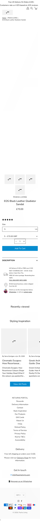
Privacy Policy (20, 433)
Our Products (20, 414)
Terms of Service (20, 430)
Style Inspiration (20, 411)
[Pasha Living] (7, 12)
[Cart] (36, 8)
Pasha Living (20, 197)
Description (8, 260)
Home (4, 18)
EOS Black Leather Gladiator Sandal (14, 20)
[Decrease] (16, 241)
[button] (7, 220)
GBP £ (18, 495)
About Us (20, 420)
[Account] (28, 8)
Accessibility (20, 440)
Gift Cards (20, 417)
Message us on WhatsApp (21, 481)
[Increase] (24, 241)
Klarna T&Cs (20, 437)
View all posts (20, 384)
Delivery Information (20, 404)
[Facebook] (22, 501)
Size (4, 224)
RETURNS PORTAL (20, 398)
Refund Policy (20, 427)
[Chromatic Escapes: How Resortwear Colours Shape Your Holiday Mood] (14, 341)
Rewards (20, 401)
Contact (20, 407)
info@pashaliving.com (21, 475)
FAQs (20, 424)
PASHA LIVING (12, 18)
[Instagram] (18, 501)
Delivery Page (22, 458)
